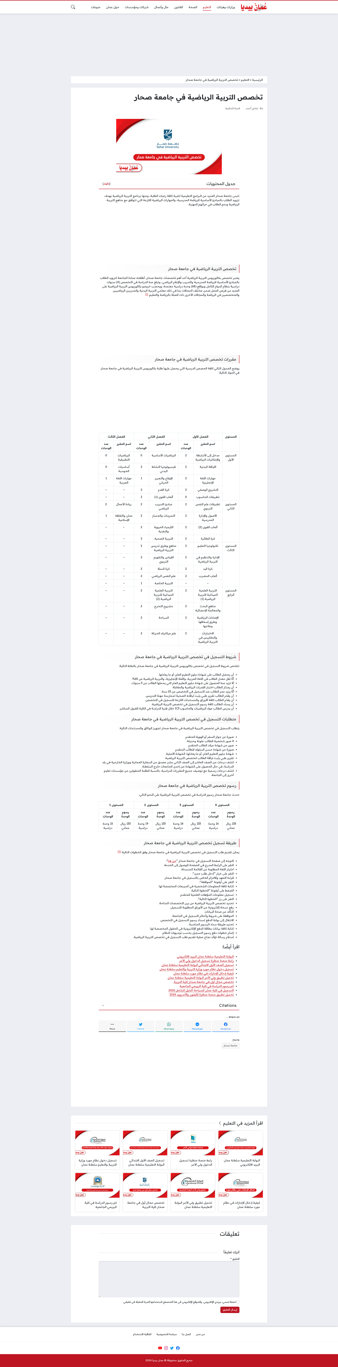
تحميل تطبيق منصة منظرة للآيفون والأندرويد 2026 (202, 994)
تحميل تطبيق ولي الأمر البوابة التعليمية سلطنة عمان (201, 977)
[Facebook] (177, 1347)
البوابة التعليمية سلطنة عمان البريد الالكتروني (205, 956)
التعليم (245, 79)
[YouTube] (160, 1347)
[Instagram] (166, 1347)
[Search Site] (73, 7)
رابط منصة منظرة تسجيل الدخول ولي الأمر (206, 960)
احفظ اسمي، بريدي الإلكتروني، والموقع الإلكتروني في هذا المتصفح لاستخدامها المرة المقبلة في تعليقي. (179, 1302)
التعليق (234, 1258)
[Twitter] (172, 1347)
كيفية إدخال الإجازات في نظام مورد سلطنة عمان (203, 973)
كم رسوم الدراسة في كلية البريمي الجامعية (207, 986)
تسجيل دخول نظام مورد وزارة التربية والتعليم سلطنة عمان (196, 969)
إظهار (106, 183)
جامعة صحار (230, 1045)
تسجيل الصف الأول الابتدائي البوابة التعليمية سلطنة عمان (198, 965)
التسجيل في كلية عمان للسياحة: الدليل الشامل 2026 (201, 990)
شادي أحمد (252, 108)
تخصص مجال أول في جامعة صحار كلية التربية (203, 982)
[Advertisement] (169, 42)
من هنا (172, 861)
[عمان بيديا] (254, 7)
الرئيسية (257, 79)
